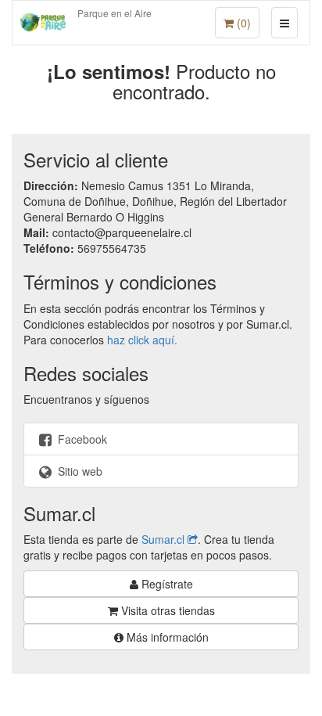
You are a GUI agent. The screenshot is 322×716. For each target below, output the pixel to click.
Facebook (81, 439)
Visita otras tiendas (166, 610)
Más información (166, 637)
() (242, 23)
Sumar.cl (164, 539)
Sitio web (78, 471)
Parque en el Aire (114, 13)
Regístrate (165, 584)
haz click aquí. (142, 339)
